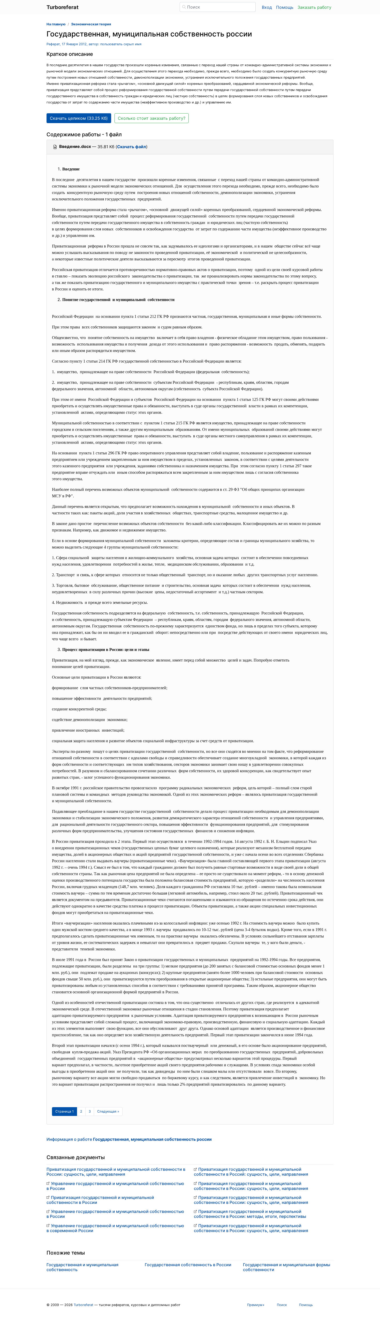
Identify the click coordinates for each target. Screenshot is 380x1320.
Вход (267, 7)
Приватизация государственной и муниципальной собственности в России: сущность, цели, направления (116, 1172)
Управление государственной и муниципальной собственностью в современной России (115, 1228)
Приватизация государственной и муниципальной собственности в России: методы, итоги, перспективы (250, 1214)
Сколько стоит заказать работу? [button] (151, 118)
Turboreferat (83, 1305)
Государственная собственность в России (188, 1264)
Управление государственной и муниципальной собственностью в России (115, 1186)
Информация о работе (129, 1139)
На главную (56, 24)
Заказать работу (314, 7)
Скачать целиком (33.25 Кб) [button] (79, 118)
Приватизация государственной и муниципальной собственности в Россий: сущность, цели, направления (251, 1172)
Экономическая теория (91, 24)
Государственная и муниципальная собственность (82, 1267)
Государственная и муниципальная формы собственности (286, 1267)
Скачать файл (131, 146)
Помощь (284, 7)
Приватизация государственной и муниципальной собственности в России (100, 1200)
